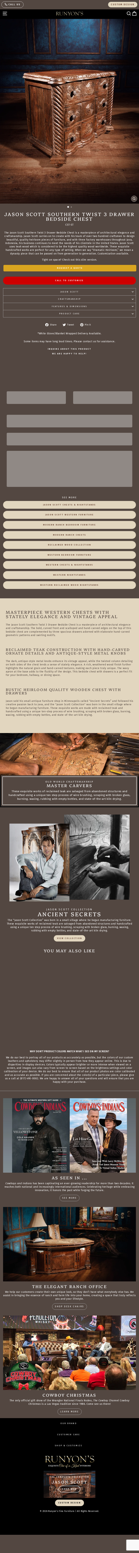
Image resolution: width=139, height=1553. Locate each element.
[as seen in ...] (69, 1135)
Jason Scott (69, 292)
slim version (88, 259)
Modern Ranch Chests (69, 535)
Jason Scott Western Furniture (69, 515)
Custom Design (122, 4)
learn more (69, 1411)
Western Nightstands (69, 575)
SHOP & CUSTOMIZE (68, 1445)
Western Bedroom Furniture (70, 555)
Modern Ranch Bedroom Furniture (69, 525)
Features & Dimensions (69, 306)
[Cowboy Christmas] (69, 1353)
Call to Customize (69, 280)
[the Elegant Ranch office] (69, 1244)
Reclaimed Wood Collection (69, 545)
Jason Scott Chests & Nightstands (69, 505)
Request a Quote (70, 268)
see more (69, 1198)
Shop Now (69, 1489)
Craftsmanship (69, 299)
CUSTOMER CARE (68, 1434)
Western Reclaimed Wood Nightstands (69, 585)
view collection (69, 938)
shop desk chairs (69, 1306)
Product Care (69, 314)
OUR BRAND (68, 1423)
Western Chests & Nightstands (69, 565)
